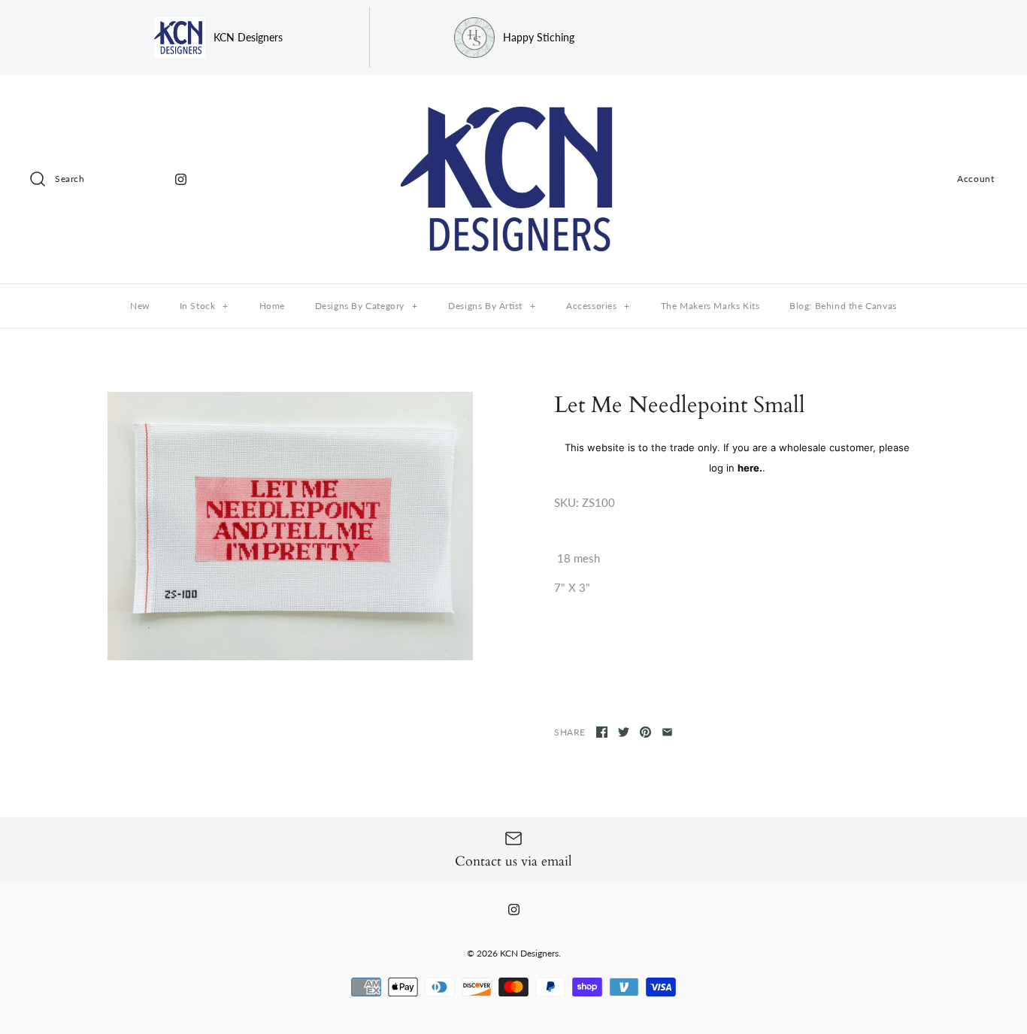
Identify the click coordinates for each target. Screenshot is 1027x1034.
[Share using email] (667, 732)
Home (272, 305)
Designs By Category (366, 305)
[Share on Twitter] (623, 732)
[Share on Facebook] (601, 732)
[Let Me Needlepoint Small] (290, 526)
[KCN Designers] (513, 99)
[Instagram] (180, 179)
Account (975, 178)
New (140, 305)
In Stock (204, 305)
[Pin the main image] (645, 732)
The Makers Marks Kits (710, 305)
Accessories (598, 305)
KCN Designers (529, 953)
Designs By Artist (491, 305)
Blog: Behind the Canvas (843, 305)
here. (750, 468)
